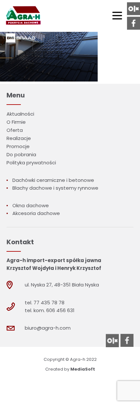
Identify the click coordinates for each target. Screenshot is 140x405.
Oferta (15, 130)
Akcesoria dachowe (36, 213)
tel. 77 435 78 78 (44, 302)
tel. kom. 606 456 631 (50, 310)
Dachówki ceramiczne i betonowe (53, 180)
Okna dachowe (30, 205)
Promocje (18, 146)
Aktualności (20, 113)
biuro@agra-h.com (48, 327)
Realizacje (19, 138)
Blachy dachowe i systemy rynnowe (55, 187)
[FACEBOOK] (133, 23)
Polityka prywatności (31, 162)
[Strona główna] (22, 16)
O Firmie (16, 122)
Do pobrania (21, 154)
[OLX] (133, 8)
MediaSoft (82, 369)
